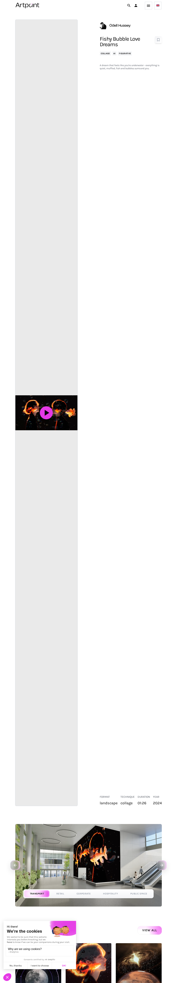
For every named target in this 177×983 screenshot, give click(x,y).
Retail (60, 893)
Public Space (138, 893)
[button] (136, 5)
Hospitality (110, 893)
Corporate (84, 893)
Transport (37, 893)
